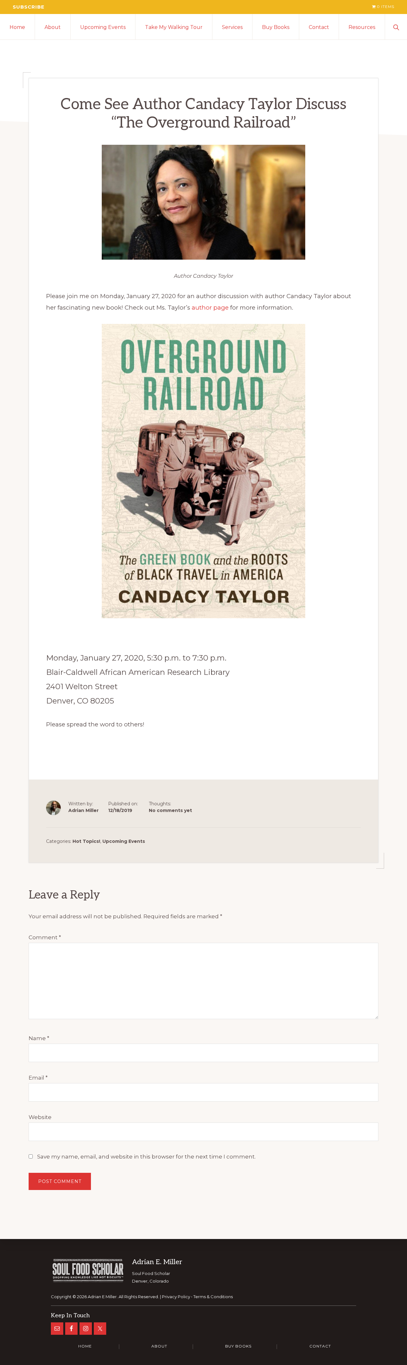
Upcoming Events (123, 841)
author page (210, 307)
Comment (45, 937)
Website (40, 1117)
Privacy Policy (176, 1296)
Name (39, 1038)
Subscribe (29, 7)
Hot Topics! (86, 841)
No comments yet (170, 810)
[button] (396, 26)
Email (38, 1077)
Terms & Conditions (213, 1296)
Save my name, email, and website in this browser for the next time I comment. (146, 1156)
